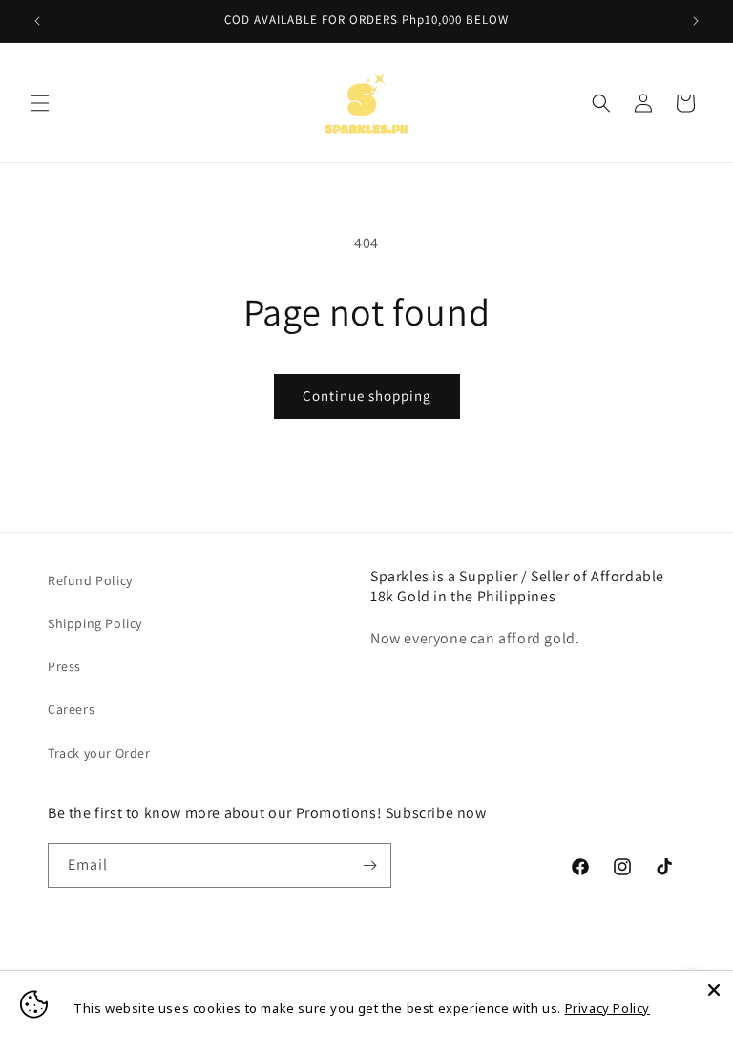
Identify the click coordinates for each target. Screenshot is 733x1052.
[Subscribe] (369, 865)
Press (64, 666)
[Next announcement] (696, 21)
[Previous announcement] (37, 21)
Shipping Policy (95, 623)
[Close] (713, 989)
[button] (40, 103)
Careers (71, 709)
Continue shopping (367, 396)
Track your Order (99, 753)
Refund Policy (90, 580)
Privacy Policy (607, 1008)
